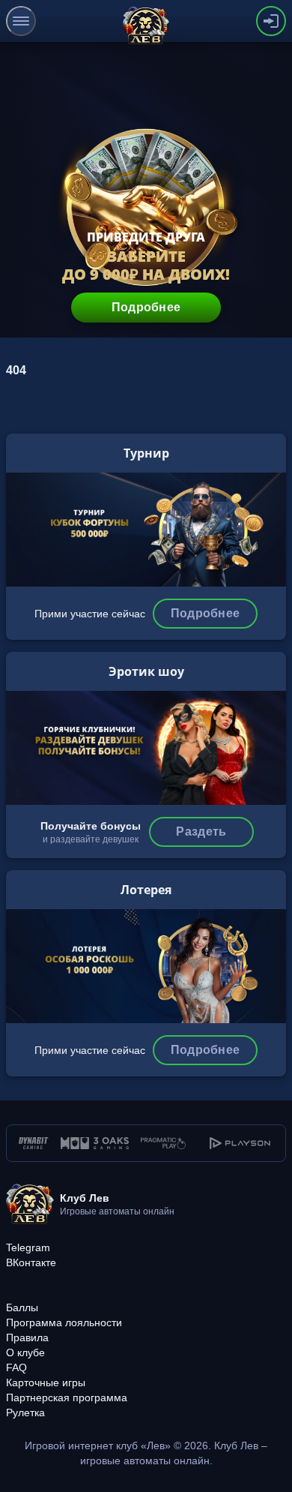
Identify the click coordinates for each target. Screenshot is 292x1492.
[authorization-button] (271, 21)
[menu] (21, 21)
